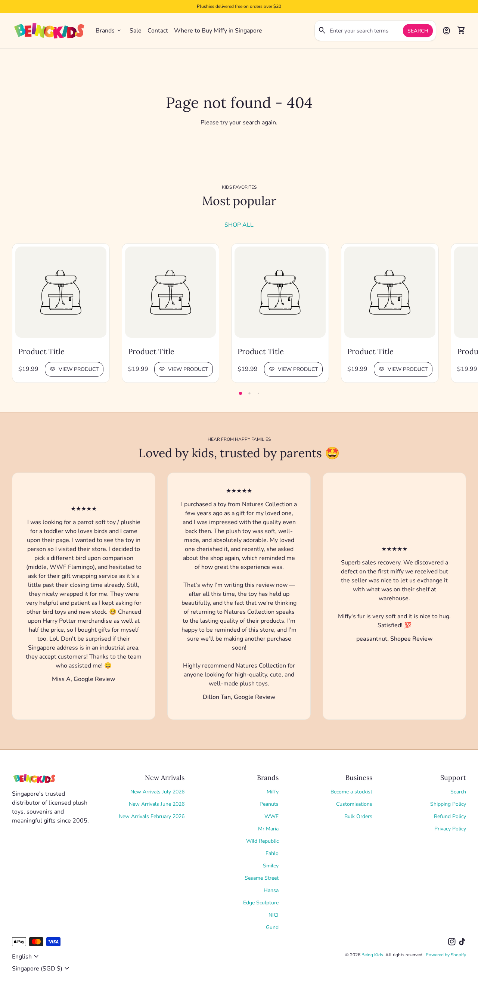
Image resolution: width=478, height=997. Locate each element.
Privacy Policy (450, 828)
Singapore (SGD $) (41, 968)
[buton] (26, 956)
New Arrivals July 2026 (157, 791)
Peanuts (269, 804)
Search (417, 30)
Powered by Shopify (446, 955)
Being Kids (372, 955)
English (26, 956)
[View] (60, 292)
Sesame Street (262, 878)
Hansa (271, 890)
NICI (274, 915)
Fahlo (272, 853)
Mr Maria (268, 828)
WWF (271, 816)
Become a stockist (351, 791)
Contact (158, 31)
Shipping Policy (448, 804)
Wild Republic (262, 841)
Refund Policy (450, 816)
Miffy (273, 791)
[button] (240, 393)
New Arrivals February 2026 (151, 816)
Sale (136, 31)
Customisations (354, 804)
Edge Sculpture (261, 902)
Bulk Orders (358, 816)
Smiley (271, 865)
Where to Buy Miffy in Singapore (218, 31)
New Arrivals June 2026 (156, 804)
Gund (272, 927)
